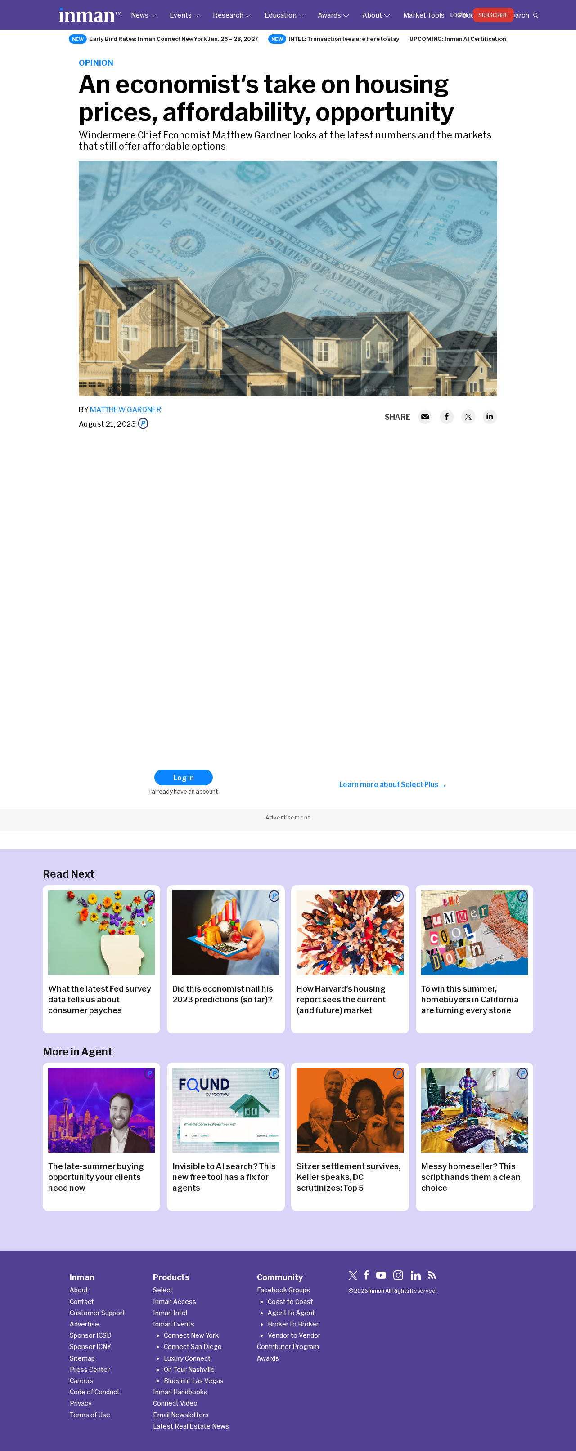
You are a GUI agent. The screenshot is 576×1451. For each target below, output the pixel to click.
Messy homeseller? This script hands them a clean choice (471, 1177)
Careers (82, 1380)
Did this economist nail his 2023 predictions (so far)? (222, 994)
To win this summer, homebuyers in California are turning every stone (470, 999)
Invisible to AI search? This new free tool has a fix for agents (224, 1177)
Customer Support (97, 1313)
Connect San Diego (193, 1346)
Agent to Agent (291, 1313)
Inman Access (174, 1301)
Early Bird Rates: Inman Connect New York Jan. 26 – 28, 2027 (173, 38)
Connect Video (175, 1403)
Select (163, 1290)
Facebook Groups (283, 1290)
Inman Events (173, 1324)
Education (281, 15)
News (139, 15)
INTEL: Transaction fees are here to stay (344, 38)
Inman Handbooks (180, 1392)
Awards (329, 15)
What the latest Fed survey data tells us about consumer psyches (99, 999)
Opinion (96, 62)
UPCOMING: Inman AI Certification (458, 38)
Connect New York (191, 1335)
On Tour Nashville (189, 1369)
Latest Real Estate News (191, 1426)
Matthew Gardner (126, 409)
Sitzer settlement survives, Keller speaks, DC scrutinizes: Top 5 (348, 1177)
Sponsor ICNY (90, 1346)
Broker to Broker (293, 1324)
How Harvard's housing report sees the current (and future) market (341, 999)
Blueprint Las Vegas (194, 1380)
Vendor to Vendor (294, 1335)
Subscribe (493, 15)
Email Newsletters (181, 1415)
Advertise (84, 1324)
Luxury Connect (187, 1358)
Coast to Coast (290, 1301)
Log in (458, 15)
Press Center (90, 1369)
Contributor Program (288, 1346)
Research (228, 15)
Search (518, 15)
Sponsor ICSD (91, 1335)
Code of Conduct (95, 1392)
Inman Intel (170, 1313)
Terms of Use (90, 1415)
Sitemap (82, 1358)
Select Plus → (423, 784)
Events (181, 15)
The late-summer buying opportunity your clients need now (96, 1177)
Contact (82, 1301)
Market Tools (424, 15)
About (372, 15)
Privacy (81, 1403)
